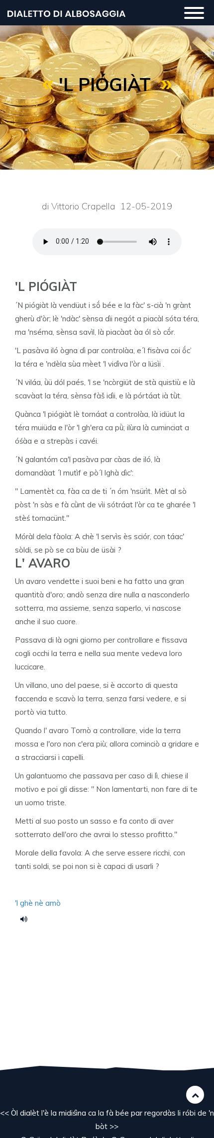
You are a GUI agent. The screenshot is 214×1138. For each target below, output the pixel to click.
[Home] (66, 12)
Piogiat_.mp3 (27, 919)
